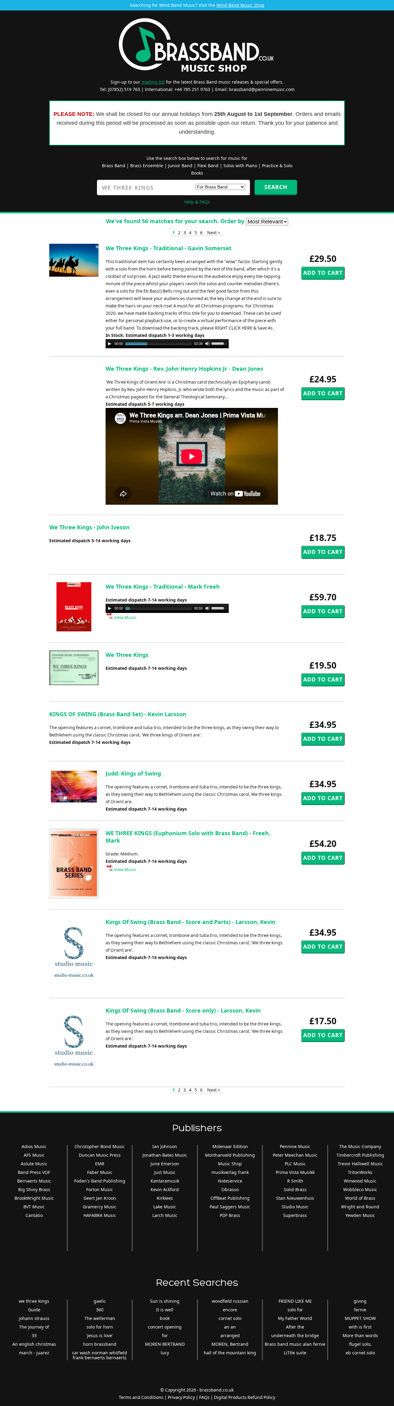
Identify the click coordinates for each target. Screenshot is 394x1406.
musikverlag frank (230, 1172)
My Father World (295, 1318)
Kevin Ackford (165, 1189)
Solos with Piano (240, 165)
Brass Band (113, 165)
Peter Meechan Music (295, 1155)
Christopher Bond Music (99, 1146)
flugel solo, (360, 1344)
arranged (230, 1335)
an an (230, 1327)
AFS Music (34, 1155)
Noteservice (230, 1181)
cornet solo (230, 1318)
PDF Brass (230, 1215)
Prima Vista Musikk (295, 1172)
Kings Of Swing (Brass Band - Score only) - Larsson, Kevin (183, 1010)
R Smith (295, 1181)
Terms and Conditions (141, 1397)
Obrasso (230, 1189)
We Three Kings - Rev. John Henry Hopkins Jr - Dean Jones (184, 368)
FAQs (204, 1397)
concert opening (165, 1327)
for (165, 1335)
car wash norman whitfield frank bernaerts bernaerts (99, 1355)
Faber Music (99, 1172)
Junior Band (180, 165)
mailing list (153, 82)
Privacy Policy (181, 1397)
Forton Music (99, 1189)
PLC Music (295, 1164)
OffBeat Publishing (230, 1198)
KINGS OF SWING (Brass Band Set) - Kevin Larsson (117, 714)
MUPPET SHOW (360, 1318)
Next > (213, 232)
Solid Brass (295, 1189)
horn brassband (99, 1344)
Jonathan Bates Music (165, 1155)
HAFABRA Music (99, 1215)
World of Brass (360, 1198)
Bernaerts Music (34, 1181)
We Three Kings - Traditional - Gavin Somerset (168, 248)
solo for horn (99, 1327)
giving (360, 1301)
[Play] (109, 343)
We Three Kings (127, 654)
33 (34, 1335)
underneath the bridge (295, 1335)
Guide (34, 1310)
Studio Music (295, 1207)
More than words (360, 1335)
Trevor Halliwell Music (360, 1164)
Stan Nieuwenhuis (295, 1198)
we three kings (34, 1301)
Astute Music (34, 1164)
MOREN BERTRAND (165, 1344)
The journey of (34, 1327)
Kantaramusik (165, 1181)
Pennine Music (295, 1146)
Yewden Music (360, 1215)
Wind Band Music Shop (240, 5)
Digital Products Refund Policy (244, 1397)
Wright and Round (360, 1207)
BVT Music (34, 1207)
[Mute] (207, 343)
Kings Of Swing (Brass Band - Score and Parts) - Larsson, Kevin (190, 922)
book (165, 1318)
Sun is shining (164, 1301)
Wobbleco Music (360, 1189)
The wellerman (99, 1318)
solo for (295, 1310)
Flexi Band (208, 165)
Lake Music (164, 1207)
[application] (167, 343)
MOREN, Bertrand (229, 1344)
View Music (125, 617)
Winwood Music (360, 1181)
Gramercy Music (99, 1207)
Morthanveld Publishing (230, 1155)
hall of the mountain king (230, 1353)
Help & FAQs (197, 202)
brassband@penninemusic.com (262, 89)
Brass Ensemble (146, 165)
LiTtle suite (295, 1353)
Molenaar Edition (230, 1146)
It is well (164, 1310)
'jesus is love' (99, 1335)
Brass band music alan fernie (295, 1344)
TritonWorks (360, 1172)
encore (230, 1310)
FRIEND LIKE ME (295, 1301)
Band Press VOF (34, 1172)
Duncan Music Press (100, 1155)
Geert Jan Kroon (99, 1198)
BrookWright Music (34, 1198)
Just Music (164, 1172)
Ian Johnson (164, 1146)
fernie (360, 1310)
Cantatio (34, 1215)
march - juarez (34, 1353)
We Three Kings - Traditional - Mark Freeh (163, 586)
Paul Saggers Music (230, 1207)
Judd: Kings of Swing (133, 773)
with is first (360, 1327)
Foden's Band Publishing (99, 1181)
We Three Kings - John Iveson (89, 527)
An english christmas (34, 1344)
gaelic (100, 1301)
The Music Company (360, 1146)
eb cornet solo (360, 1353)
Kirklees (165, 1198)
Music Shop (230, 1164)
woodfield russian (230, 1301)
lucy (165, 1353)
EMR (99, 1164)
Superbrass (295, 1215)
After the (295, 1327)
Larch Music (164, 1215)
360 (99, 1310)
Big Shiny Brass (34, 1189)
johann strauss (34, 1318)
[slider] (220, 343)
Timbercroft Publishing (360, 1155)
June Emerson (165, 1164)
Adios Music (34, 1146)
